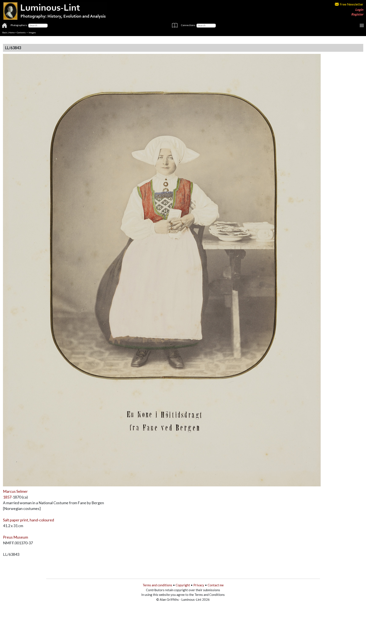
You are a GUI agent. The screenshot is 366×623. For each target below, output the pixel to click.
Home (12, 32)
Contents (21, 32)
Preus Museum (15, 537)
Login (359, 9)
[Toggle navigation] (361, 25)
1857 (7, 497)
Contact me (216, 585)
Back (4, 32)
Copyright (183, 585)
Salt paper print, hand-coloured (28, 520)
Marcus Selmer (15, 491)
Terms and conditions (157, 585)
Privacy (198, 585)
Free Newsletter (351, 4)
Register (357, 14)
